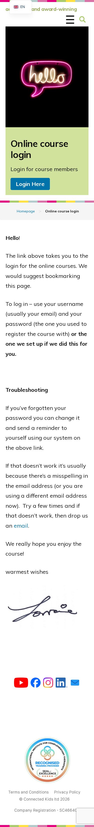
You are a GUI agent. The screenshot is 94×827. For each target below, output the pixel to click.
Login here (30, 183)
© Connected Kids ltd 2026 (44, 799)
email (21, 525)
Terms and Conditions (28, 792)
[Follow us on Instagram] (48, 684)
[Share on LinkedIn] (61, 684)
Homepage (26, 211)
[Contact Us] (75, 684)
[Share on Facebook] (36, 684)
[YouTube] (21, 684)
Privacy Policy (67, 792)
